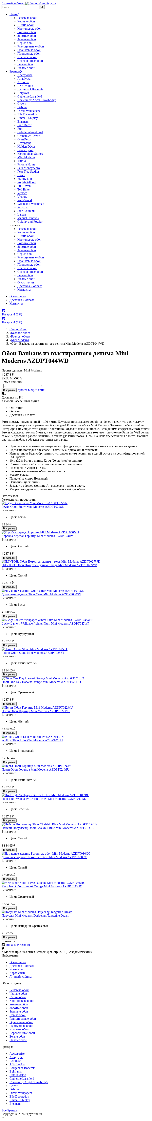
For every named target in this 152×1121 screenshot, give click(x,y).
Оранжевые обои (29, 50)
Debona (22, 107)
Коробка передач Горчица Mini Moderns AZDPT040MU (39, 536)
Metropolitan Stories (30, 153)
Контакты (24, 289)
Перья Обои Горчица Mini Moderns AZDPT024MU (35, 769)
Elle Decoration (27, 114)
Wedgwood (24, 200)
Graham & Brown (28, 135)
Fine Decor (24, 125)
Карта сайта (18, 973)
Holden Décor (26, 146)
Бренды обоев (20, 336)
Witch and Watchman (30, 203)
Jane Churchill (26, 211)
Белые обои (25, 64)
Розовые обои (26, 32)
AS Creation (25, 85)
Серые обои (25, 42)
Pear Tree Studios (28, 171)
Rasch (21, 175)
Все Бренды (10, 1110)
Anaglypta (23, 78)
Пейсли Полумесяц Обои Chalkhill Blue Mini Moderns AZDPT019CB (48, 828)
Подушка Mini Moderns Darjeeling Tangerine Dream (35, 915)
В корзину (9, 390)
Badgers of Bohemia (30, 89)
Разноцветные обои (30, 46)
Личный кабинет (13, 3)
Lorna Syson (25, 150)
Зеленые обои (26, 39)
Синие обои (25, 25)
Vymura (22, 196)
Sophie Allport (26, 182)
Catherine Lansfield (29, 96)
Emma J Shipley (27, 118)
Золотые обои (26, 35)
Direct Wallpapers (28, 110)
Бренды (15, 71)
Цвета (14, 14)
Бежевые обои (27, 17)
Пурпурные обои (29, 53)
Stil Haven (24, 186)
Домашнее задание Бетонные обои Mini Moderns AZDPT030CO (44, 857)
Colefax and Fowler (29, 221)
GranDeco (23, 139)
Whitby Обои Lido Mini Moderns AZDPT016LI (32, 740)
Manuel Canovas (28, 218)
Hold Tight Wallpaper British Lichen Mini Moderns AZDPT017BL (44, 798)
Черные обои (26, 21)
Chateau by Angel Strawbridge (36, 100)
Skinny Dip (24, 178)
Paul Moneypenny (28, 168)
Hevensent (24, 143)
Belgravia (23, 93)
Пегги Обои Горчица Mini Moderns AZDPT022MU (36, 711)
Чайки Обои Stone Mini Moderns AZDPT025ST (33, 652)
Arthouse (23, 82)
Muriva (22, 160)
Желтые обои (26, 68)
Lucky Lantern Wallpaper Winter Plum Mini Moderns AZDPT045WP (45, 623)
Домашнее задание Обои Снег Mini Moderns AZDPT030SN (41, 594)
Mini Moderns (26, 157)
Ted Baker (23, 189)
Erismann (23, 121)
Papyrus (22, 207)
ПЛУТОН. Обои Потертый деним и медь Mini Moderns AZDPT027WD (49, 565)
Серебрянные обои (30, 60)
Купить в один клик (31, 390)
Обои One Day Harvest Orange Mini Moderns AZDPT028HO (41, 682)
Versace (22, 193)
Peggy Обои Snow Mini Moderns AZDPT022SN (33, 506)
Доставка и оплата (29, 286)
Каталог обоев (20, 333)
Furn (20, 128)
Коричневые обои (29, 28)
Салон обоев (18, 329)
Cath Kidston (18, 1075)
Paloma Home (26, 164)
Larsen (21, 214)
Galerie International (30, 132)
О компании (25, 282)
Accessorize (24, 75)
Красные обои (27, 57)
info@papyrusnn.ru (18, 944)
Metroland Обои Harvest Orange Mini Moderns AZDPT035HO (42, 886)
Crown (21, 103)
